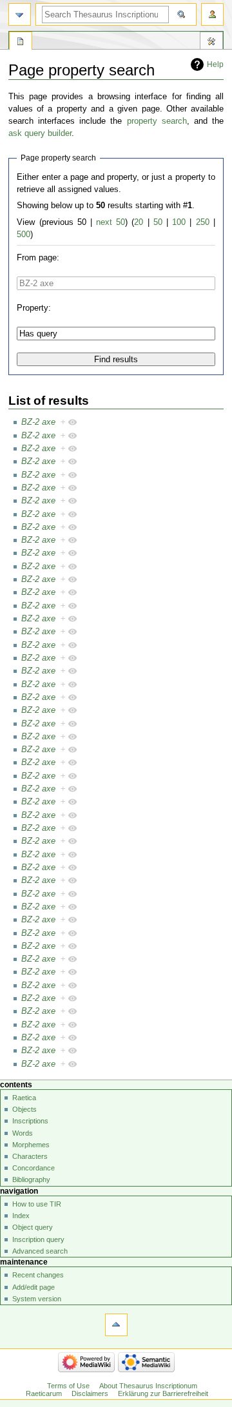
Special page (21, 42)
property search (157, 121)
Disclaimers (90, 1393)
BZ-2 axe (38, 422)
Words (22, 1133)
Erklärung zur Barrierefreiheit (163, 1393)
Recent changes (38, 1275)
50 (157, 222)
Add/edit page (33, 1287)
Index (21, 1215)
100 (179, 222)
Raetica (24, 1097)
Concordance (33, 1168)
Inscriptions (30, 1121)
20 (138, 222)
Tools (211, 42)
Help (215, 64)
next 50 (110, 222)
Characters (30, 1156)
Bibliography (31, 1179)
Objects (24, 1109)
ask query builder (40, 133)
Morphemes (31, 1145)
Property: (34, 308)
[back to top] (116, 1325)
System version (36, 1299)
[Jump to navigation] (19, 14)
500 (23, 234)
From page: (38, 257)
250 (202, 222)
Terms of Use (68, 1386)
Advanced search (40, 1251)
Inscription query (38, 1239)
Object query (32, 1227)
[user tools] (212, 14)
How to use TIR (36, 1204)
